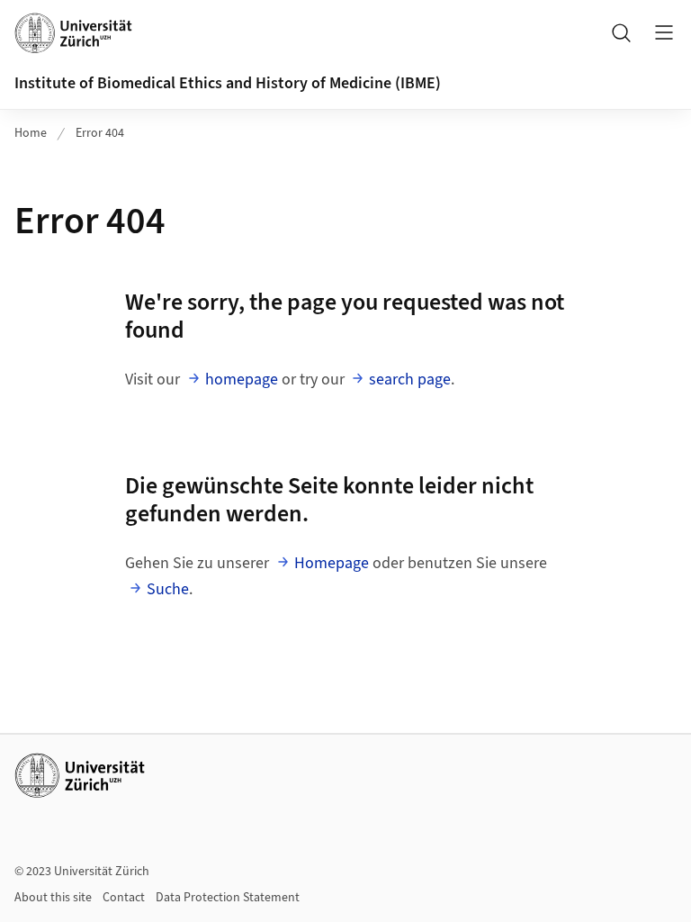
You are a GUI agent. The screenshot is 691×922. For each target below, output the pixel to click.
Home (30, 133)
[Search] (620, 32)
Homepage (331, 563)
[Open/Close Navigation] (664, 32)
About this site (53, 898)
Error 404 (100, 133)
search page (410, 379)
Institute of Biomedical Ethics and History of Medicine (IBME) (227, 83)
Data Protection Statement (228, 898)
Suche (168, 589)
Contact (124, 898)
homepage (241, 379)
